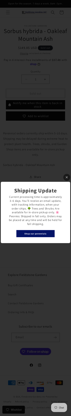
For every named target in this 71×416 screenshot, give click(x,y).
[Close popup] (66, 177)
